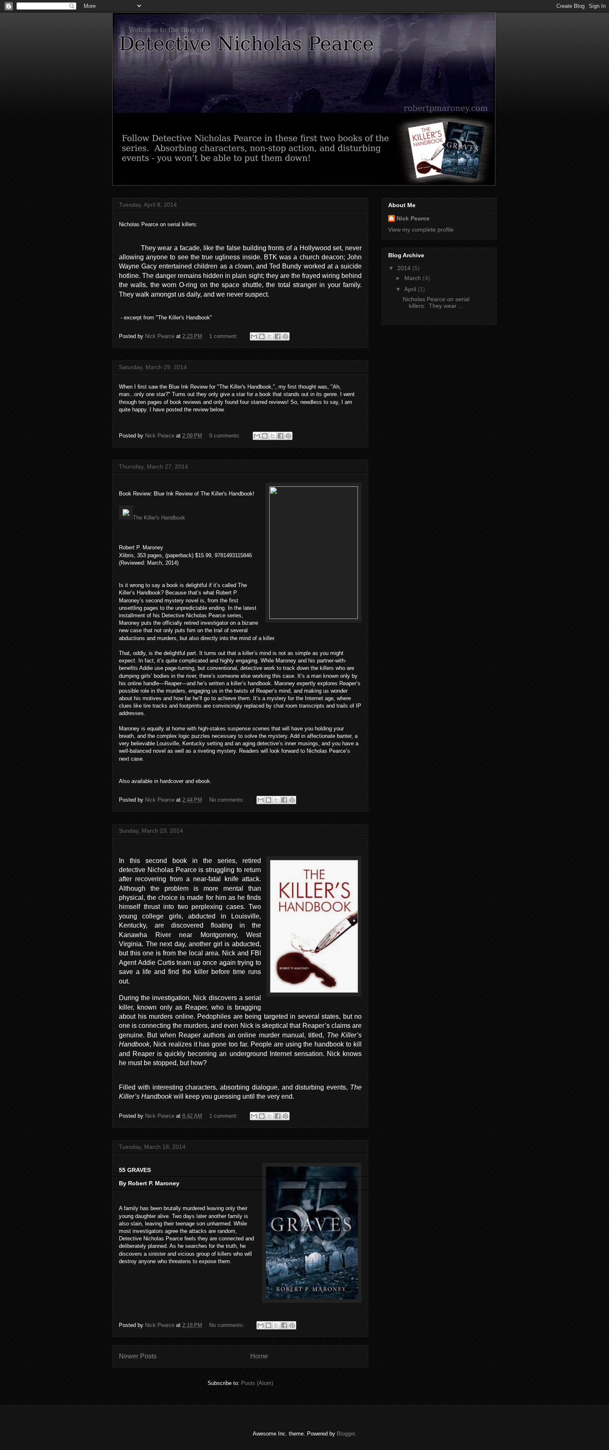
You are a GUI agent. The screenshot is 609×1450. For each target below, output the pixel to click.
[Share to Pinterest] (285, 336)
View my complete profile (421, 229)
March (413, 278)
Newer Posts (138, 1356)
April (411, 289)
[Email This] (254, 336)
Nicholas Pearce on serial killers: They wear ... (436, 302)
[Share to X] (270, 336)
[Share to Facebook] (277, 336)
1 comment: (224, 336)
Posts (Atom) (257, 1383)
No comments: (227, 800)
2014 (404, 268)
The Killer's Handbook (159, 518)
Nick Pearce (413, 218)
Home (259, 1356)
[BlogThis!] (262, 336)
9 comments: (225, 436)
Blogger (346, 1434)
